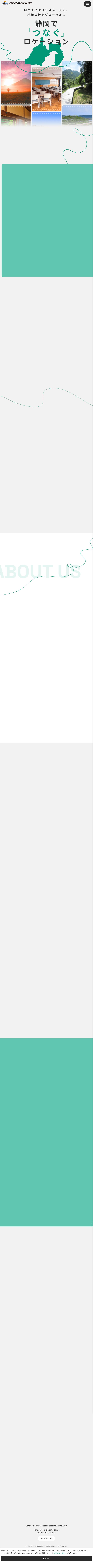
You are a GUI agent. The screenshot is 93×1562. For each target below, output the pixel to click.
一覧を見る (45, 1314)
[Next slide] (85, 361)
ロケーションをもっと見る (46, 374)
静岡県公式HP (45, 1538)
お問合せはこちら (37, 985)
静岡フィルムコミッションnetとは (47, 728)
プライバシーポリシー (60, 1553)
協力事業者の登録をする (25, 1405)
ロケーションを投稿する (25, 1396)
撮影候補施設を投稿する (46, 1190)
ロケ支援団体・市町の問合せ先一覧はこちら (36, 1014)
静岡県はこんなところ (46, 518)
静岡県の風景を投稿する (46, 1200)
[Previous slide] (74, 361)
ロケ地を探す (19, 1387)
